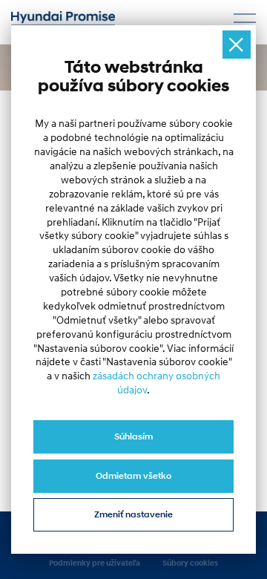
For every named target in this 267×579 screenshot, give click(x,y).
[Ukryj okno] (236, 44)
